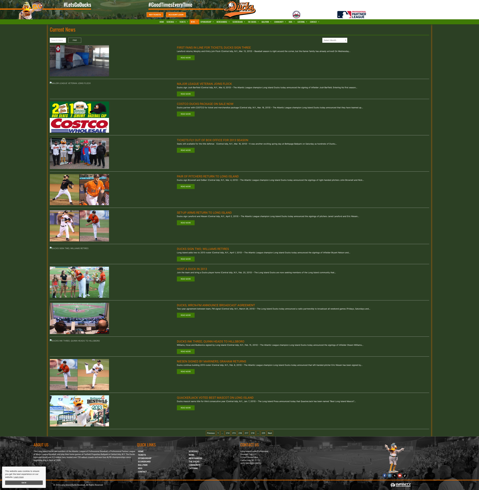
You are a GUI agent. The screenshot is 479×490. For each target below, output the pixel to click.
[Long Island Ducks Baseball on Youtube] (400, 475)
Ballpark (265, 21)
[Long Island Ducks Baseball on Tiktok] (405, 475)
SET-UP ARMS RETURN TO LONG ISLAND (204, 213)
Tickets (183, 21)
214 (227, 433)
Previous (211, 433)
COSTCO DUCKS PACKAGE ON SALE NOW (205, 104)
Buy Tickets (155, 15)
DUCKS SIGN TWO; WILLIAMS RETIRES (203, 249)
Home (162, 21)
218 (252, 433)
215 (234, 433)
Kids (290, 21)
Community (279, 21)
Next (270, 433)
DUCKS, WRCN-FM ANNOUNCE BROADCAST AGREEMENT (216, 305)
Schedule (170, 21)
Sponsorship (205, 21)
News (193, 21)
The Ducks (252, 21)
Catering (301, 21)
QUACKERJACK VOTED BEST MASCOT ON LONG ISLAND (215, 398)
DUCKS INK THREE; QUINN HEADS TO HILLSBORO (210, 341)
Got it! (24, 482)
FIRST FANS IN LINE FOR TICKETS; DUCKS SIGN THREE (214, 47)
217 (246, 433)
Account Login (176, 15)
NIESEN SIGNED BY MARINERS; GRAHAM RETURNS (211, 361)
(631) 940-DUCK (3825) (250, 463)
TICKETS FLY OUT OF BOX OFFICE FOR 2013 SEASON (212, 140)
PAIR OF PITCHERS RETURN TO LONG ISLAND (208, 176)
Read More (186, 58)
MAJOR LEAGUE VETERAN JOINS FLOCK (204, 84)
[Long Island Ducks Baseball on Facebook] (384, 475)
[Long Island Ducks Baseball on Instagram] (389, 475)
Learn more (19, 477)
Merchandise (222, 21)
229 (263, 433)
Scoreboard (238, 21)
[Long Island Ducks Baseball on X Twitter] (395, 475)
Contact (313, 21)
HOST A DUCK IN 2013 (192, 269)
